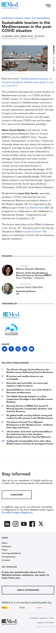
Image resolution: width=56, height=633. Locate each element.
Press (4, 550)
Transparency (9, 557)
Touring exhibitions (11, 553)
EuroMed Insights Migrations (17, 512)
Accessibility (33, 618)
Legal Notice (43, 618)
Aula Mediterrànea (41, 18)
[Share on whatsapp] (18, 349)
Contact (6, 560)
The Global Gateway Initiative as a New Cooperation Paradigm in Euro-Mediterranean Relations (29, 399)
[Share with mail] (31, 349)
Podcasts (6, 546)
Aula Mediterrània (34, 208)
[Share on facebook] (11, 349)
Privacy (51, 618)
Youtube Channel (32, 232)
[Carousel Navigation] (4, 63)
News (4, 543)
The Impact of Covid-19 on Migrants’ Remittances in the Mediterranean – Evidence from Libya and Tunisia (29, 425)
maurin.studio (49, 626)
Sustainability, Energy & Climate (16, 18)
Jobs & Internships (28, 590)
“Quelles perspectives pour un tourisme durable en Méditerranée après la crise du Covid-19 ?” (27, 82)
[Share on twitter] (4, 349)
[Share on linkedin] (25, 349)
